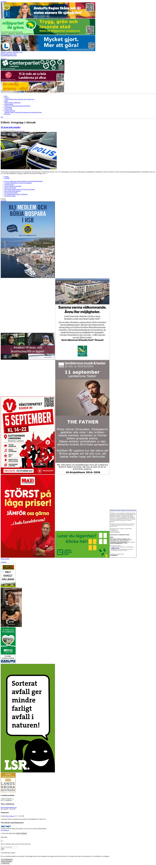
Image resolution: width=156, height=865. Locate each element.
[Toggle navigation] (1, 57)
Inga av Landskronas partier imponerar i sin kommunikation (23, 181)
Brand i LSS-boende (10, 188)
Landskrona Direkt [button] (9, 110)
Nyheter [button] (6, 97)
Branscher (15, 106)
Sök (2, 849)
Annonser (3, 1)
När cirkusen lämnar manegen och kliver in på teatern (19, 189)
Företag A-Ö (8, 106)
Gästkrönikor (17, 102)
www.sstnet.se (5, 830)
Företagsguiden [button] (8, 104)
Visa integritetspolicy (6, 859)
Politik (29, 99)
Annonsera (17, 112)
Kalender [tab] (7, 178)
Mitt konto (7, 114)
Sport (32, 99)
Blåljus (11, 99)
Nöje (25, 99)
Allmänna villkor (9, 112)
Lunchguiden (8, 107)
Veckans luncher (9, 184)
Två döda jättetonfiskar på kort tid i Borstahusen (18, 183)
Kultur (16, 99)
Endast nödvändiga (6, 861)
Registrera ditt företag (24, 106)
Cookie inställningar (21, 833)
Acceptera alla (5, 863)
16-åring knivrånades (10, 127)
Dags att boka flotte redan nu (12, 191)
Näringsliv (21, 99)
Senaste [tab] (6, 176)
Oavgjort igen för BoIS (11, 192)
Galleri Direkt (8, 109)
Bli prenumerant (25, 112)
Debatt (6, 102)
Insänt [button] (6, 101)
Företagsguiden (5, 559)
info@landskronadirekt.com (9, 807)
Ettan (5, 96)
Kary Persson (21, 131)
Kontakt (39, 112)
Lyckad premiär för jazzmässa (12, 186)
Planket (10, 102)
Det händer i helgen (10, 196)
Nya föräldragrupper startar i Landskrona (16, 194)
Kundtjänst (33, 112)
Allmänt (6, 99)
